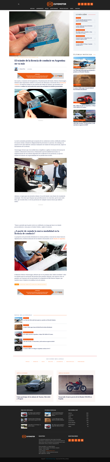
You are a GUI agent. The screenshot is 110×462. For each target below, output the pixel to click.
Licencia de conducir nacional (38, 284)
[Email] (59, 69)
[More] (65, 69)
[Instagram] (82, 4)
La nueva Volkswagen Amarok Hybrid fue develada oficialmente (37, 327)
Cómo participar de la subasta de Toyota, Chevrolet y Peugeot (33, 398)
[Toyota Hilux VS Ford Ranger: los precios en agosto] (24, 426)
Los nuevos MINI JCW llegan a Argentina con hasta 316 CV (36, 348)
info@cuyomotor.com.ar (50, 450)
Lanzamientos (27, 346)
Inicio (15, 57)
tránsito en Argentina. (59, 238)
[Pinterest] (50, 69)
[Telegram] (62, 69)
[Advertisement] (41, 130)
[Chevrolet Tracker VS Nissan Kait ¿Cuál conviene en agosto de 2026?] (18, 341)
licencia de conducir (25, 284)
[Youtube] (91, 4)
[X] (88, 4)
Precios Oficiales (28, 332)
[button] (18, 4)
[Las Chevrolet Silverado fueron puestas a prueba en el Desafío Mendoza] (18, 320)
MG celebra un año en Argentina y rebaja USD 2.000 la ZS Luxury (38, 334)
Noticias (17, 54)
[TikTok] (85, 4)
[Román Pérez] (16, 69)
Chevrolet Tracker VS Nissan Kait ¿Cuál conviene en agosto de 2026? (39, 341)
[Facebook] (79, 4)
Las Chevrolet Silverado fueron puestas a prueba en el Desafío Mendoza (39, 320)
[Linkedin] (56, 69)
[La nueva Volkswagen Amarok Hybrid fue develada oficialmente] (18, 327)
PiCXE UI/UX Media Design (50, 458)
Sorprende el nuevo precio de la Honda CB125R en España (75, 398)
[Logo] (56, 4)
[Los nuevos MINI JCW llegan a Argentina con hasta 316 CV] (18, 348)
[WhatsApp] (53, 69)
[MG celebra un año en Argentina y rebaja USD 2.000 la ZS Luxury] (18, 334)
